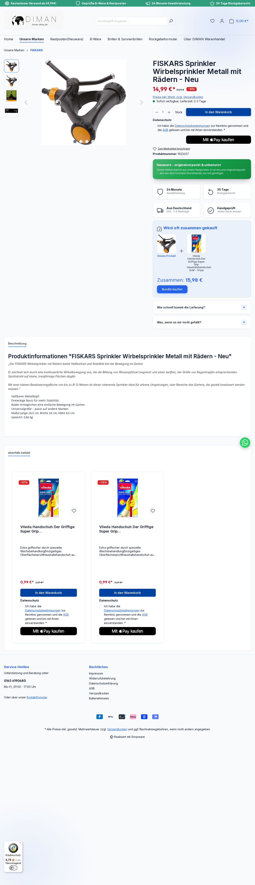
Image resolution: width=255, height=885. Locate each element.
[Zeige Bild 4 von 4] (92, 141)
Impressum (96, 673)
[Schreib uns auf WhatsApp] (245, 442)
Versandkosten (99, 693)
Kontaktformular (37, 697)
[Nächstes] (142, 102)
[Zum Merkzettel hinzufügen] (74, 511)
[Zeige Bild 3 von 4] (86, 141)
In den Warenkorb (218, 112)
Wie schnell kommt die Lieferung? (181, 307)
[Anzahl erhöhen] (169, 112)
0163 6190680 (15, 681)
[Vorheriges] (26, 102)
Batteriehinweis (99, 698)
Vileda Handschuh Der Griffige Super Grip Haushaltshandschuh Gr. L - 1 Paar (126, 529)
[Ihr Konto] (222, 21)
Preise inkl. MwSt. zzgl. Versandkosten (178, 97)
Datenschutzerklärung (103, 683)
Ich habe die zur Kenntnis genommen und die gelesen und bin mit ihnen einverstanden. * (203, 128)
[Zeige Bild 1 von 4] (74, 141)
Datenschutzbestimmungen (192, 125)
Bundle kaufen (172, 289)
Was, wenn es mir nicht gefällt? (179, 322)
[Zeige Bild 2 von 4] (80, 141)
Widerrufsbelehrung (102, 678)
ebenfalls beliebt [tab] (19, 452)
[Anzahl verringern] (157, 112)
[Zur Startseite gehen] (34, 20)
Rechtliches (98, 667)
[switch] (13, 867)
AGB (165, 130)
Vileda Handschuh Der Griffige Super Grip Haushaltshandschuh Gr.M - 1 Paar (47, 529)
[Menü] (20, 843)
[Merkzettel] (212, 21)
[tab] (17, 343)
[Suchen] (171, 21)
